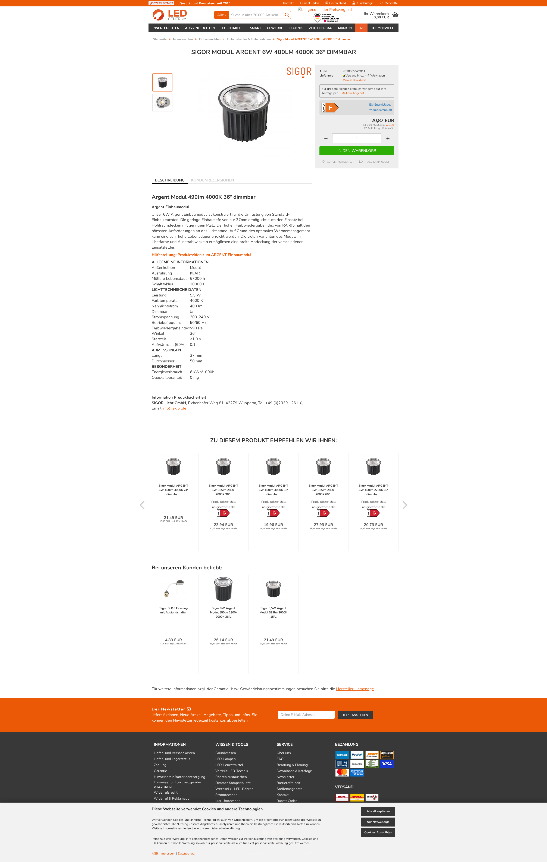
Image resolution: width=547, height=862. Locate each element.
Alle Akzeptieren (378, 811)
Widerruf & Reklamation (172, 799)
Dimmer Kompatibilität (233, 783)
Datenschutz (186, 854)
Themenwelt (382, 28)
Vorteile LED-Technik (231, 771)
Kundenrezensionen (212, 180)
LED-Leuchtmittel (229, 765)
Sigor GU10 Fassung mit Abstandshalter (173, 610)
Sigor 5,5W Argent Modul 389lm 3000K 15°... (273, 612)
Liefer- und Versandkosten (174, 753)
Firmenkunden (309, 3)
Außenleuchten (200, 28)
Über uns (284, 753)
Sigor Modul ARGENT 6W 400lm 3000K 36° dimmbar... (273, 490)
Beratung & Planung (292, 765)
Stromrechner (226, 795)
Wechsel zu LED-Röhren (234, 789)
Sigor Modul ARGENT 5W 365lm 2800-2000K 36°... (223, 490)
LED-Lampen (225, 759)
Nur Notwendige (378, 822)
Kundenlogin (364, 3)
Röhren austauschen (231, 777)
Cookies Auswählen (378, 832)
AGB (155, 854)
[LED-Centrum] (180, 15)
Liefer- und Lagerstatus (172, 759)
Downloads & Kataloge (294, 771)
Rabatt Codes (287, 801)
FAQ (280, 759)
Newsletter (285, 777)
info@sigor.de (174, 408)
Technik (296, 28)
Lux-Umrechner (227, 801)
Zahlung (160, 765)
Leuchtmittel (232, 28)
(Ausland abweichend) (354, 80)
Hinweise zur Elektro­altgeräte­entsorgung (177, 784)
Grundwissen (225, 753)
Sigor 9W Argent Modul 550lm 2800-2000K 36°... (223, 612)
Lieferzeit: (326, 76)
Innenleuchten (166, 28)
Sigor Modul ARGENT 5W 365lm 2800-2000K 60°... (323, 490)
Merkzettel (390, 3)
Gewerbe (275, 28)
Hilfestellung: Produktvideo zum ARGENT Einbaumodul (201, 254)
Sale (361, 28)
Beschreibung (170, 180)
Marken (345, 28)
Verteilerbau (320, 28)
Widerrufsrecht (166, 793)
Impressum (167, 854)
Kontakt (288, 3)
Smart (255, 28)
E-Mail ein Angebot (351, 93)
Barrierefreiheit (288, 783)
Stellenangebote (290, 789)
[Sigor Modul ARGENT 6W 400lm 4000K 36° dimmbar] (244, 112)
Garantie (160, 771)
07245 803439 (163, 3)
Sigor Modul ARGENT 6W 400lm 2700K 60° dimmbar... (373, 490)
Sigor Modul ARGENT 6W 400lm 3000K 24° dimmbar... (173, 490)
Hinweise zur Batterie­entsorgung (179, 777)
